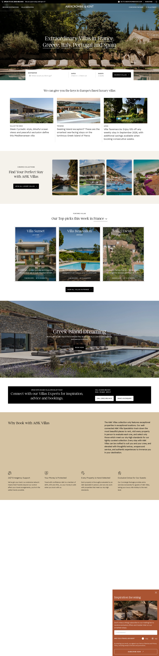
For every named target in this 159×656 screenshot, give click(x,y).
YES (146, 639)
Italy (66, 45)
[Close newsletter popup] (156, 592)
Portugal (83, 45)
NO (156, 639)
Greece (51, 45)
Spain (110, 45)
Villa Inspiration (27, 7)
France (105, 39)
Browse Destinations (11, 7)
